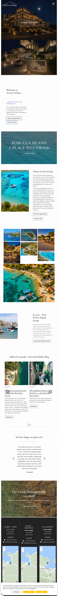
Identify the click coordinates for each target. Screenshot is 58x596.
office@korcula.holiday (11, 542)
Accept (41, 591)
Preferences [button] (33, 588)
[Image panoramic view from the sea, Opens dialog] (12, 235)
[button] (53, 4)
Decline (29, 591)
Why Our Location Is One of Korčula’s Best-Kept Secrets (15, 393)
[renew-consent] (1, 594)
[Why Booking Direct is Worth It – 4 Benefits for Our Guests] (41, 373)
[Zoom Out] (4, 550)
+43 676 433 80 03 (11, 540)
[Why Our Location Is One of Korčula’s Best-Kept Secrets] (16, 373)
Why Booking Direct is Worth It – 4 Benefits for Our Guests (39, 393)
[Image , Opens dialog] (29, 235)
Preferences (16, 591)
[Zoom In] (4, 548)
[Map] (10, 564)
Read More (9, 417)
